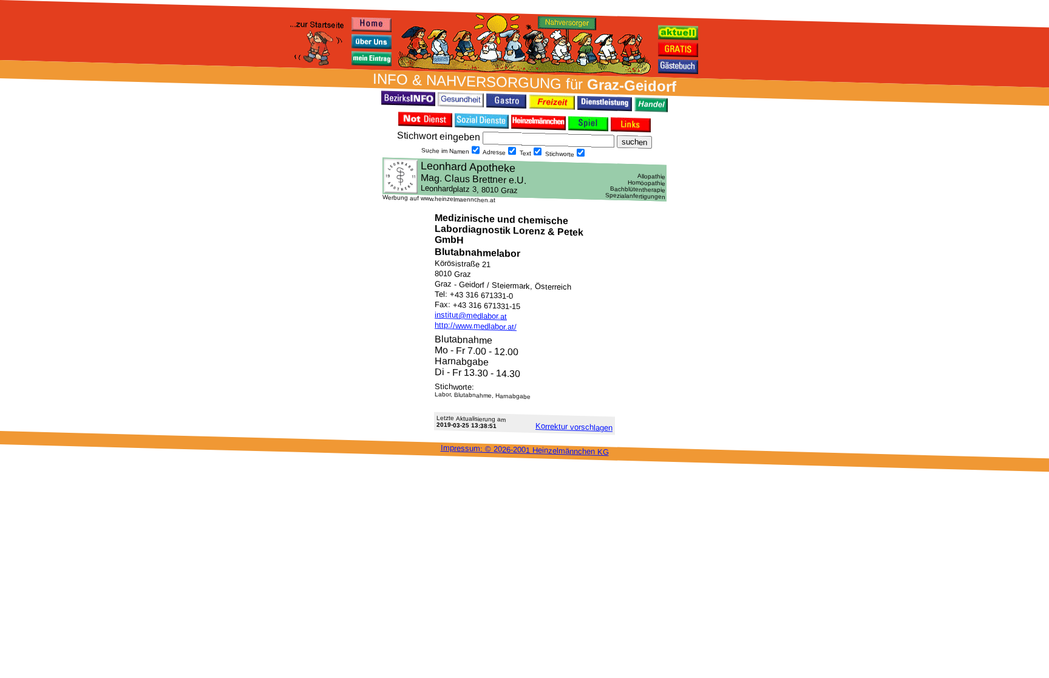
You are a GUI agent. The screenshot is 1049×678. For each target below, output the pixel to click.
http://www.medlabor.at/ (476, 326)
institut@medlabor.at (471, 315)
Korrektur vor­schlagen (574, 426)
